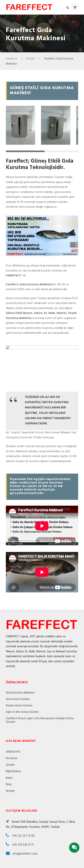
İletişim (10, 791)
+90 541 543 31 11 (22, 845)
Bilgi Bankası (13, 771)
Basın (9, 778)
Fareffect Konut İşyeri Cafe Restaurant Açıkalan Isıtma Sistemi (40, 720)
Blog (9, 784)
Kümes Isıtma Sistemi (19, 705)
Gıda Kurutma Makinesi (20, 692)
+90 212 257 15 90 (23, 836)
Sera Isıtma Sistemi (17, 699)
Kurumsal (11, 758)
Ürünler (10, 765)
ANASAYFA (13, 752)
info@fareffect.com (24, 853)
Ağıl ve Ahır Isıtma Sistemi (22, 712)
